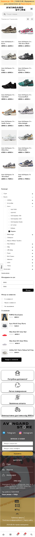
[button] (31, 8)
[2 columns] (32, 19)
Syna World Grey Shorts (17, 324)
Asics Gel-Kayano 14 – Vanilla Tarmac (8, 122)
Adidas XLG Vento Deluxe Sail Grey (21, 350)
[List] (27, 19)
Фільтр (28, 290)
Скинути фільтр (5, 273)
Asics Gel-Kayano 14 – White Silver (8, 149)
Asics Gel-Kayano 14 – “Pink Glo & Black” (25, 42)
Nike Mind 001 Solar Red (17, 332)
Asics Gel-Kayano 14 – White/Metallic (25, 149)
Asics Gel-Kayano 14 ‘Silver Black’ (7, 175)
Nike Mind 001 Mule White (18, 341)
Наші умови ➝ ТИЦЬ (10, 494)
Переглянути (26, 4)
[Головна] (3, 534)
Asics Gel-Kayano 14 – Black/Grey (25, 69)
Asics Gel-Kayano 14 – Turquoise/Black (25, 96)
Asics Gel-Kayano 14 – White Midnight (25, 122)
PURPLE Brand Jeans (16, 315)
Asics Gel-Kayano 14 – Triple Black (8, 96)
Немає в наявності (10, 303)
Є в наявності (8, 299)
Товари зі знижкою (11, 360)
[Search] (31, 534)
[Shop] (10, 534)
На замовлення (9, 306)
